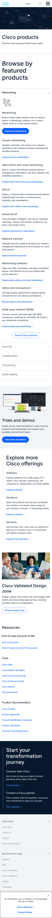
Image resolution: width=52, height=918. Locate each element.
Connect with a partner (11, 844)
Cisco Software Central (13, 681)
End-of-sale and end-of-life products (20, 648)
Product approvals (11, 714)
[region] (26, 905)
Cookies (5, 881)
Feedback (6, 859)
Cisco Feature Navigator (13, 670)
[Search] (40, 3)
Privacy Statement (9, 876)
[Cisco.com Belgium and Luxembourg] (5, 4)
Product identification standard (17, 720)
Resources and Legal (12, 853)
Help (4, 865)
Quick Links (7, 821)
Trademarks (7, 887)
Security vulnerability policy (15, 731)
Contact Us (6, 833)
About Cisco (7, 827)
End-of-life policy (10, 642)
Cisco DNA (7, 664)
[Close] (48, 895)
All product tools (10, 692)
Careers (5, 838)
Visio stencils (8, 686)
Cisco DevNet (8, 709)
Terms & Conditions (10, 870)
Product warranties (11, 725)
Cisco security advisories (14, 675)
